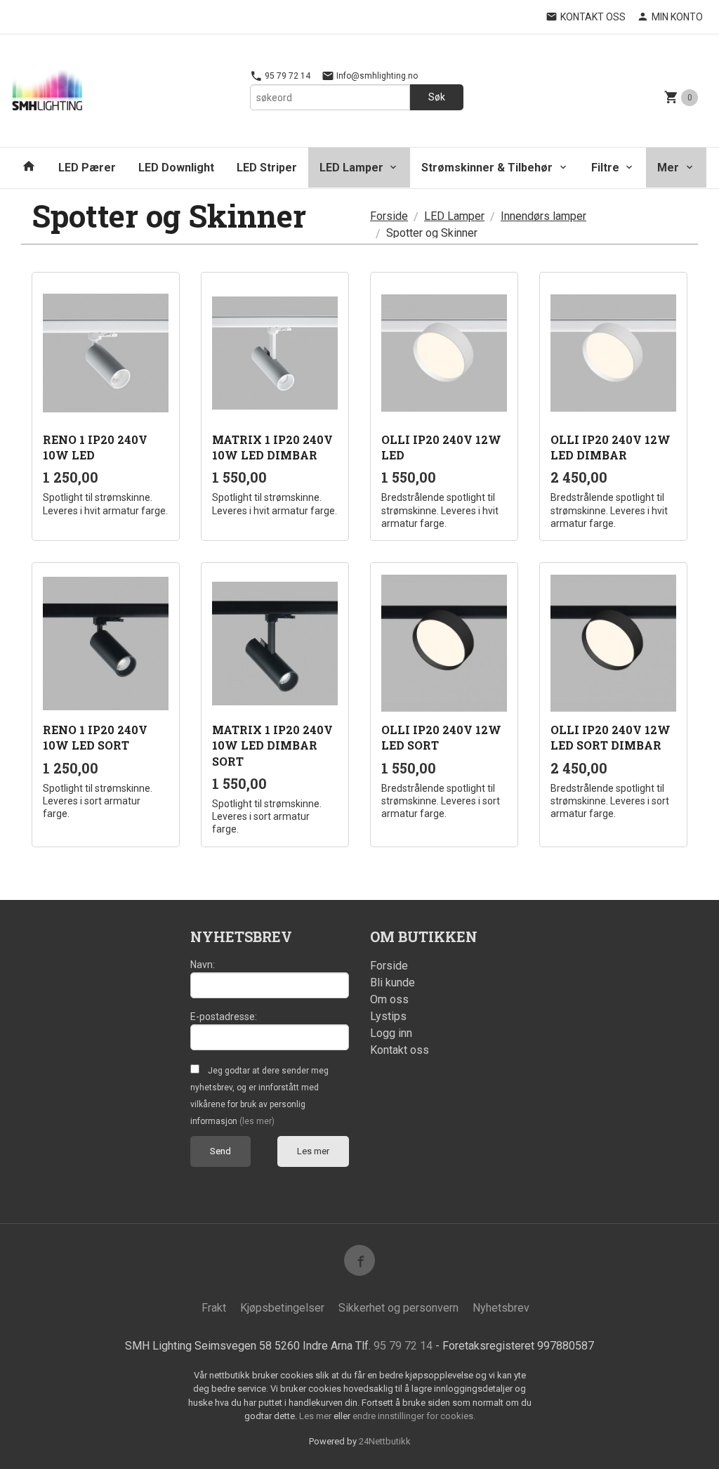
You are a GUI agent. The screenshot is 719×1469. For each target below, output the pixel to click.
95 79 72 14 (286, 76)
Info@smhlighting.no (376, 76)
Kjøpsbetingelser (282, 1307)
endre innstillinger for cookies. (413, 1416)
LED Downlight (176, 167)
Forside (389, 216)
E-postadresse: (223, 1016)
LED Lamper (351, 167)
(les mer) (257, 1121)
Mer (668, 167)
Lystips (388, 1016)
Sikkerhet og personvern (398, 1307)
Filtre (605, 167)
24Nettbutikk (385, 1441)
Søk (436, 97)
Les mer (313, 1151)
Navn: (202, 964)
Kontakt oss (399, 1050)
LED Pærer (87, 167)
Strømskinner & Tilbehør (487, 167)
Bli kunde (392, 982)
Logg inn (391, 1033)
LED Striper (267, 167)
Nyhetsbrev (501, 1307)
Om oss (389, 999)
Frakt (214, 1307)
